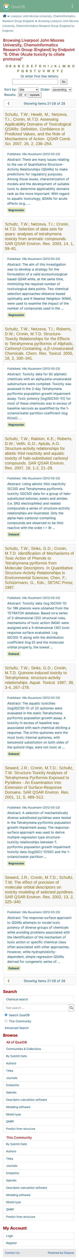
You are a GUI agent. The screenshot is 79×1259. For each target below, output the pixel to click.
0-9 (8, 66)
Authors (11, 1063)
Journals (11, 1078)
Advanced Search (17, 1028)
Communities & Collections (23, 1049)
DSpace (69, 1252)
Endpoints (12, 1085)
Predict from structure (20, 1128)
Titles (9, 1070)
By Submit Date (16, 1056)
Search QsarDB (19, 1015)
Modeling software (18, 1107)
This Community (20, 1021)
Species (11, 1092)
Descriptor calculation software (26, 1099)
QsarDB (18, 6)
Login (9, 1235)
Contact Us (12, 1252)
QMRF (10, 1121)
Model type (13, 1114)
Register (11, 1243)
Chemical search (17, 999)
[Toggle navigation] (72, 6)
